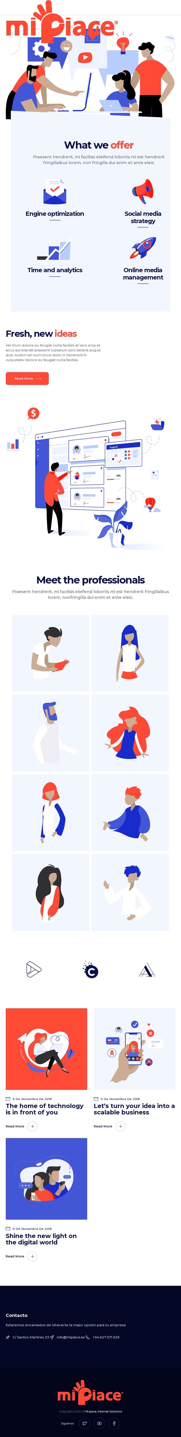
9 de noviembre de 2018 (32, 1099)
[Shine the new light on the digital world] (46, 1179)
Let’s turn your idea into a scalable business (134, 1109)
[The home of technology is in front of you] (46, 1049)
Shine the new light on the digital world (41, 1239)
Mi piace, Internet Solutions (104, 1411)
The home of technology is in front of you (44, 1109)
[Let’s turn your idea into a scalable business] (134, 1049)
